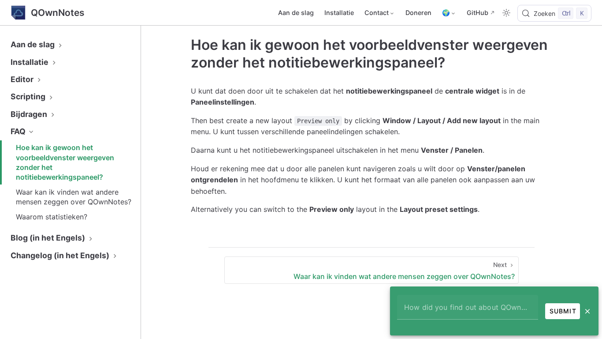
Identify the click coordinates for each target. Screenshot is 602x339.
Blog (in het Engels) (49, 237)
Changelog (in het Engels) (61, 255)
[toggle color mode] (506, 12)
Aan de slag (296, 12)
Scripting (29, 96)
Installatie (339, 12)
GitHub (477, 12)
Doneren (418, 12)
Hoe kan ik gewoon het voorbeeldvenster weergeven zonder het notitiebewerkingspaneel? (65, 162)
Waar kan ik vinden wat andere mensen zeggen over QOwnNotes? (73, 197)
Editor (23, 79)
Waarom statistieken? (51, 216)
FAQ (19, 131)
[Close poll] (587, 311)
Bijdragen (30, 114)
